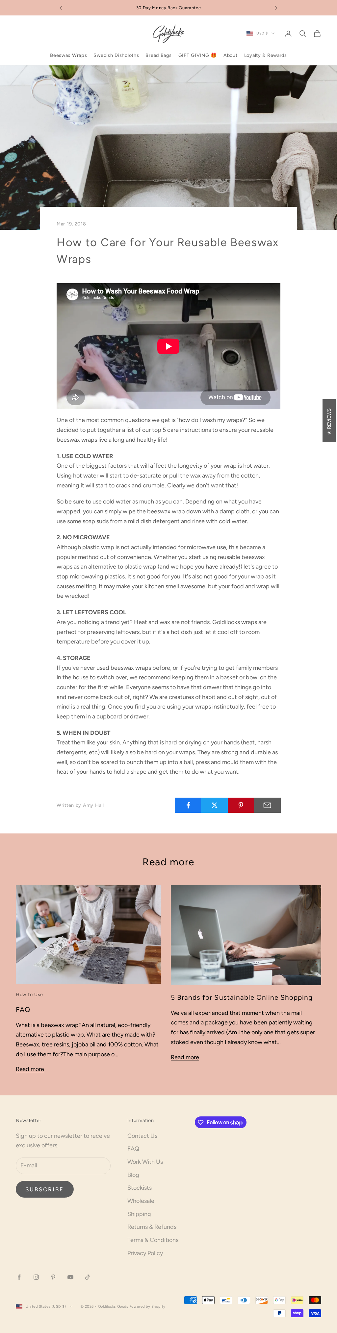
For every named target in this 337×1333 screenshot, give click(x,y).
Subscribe (44, 1189)
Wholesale (140, 1200)
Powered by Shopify (147, 1306)
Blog (133, 1175)
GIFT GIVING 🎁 (197, 55)
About (230, 55)
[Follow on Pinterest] (53, 1277)
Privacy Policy (145, 1253)
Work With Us (145, 1161)
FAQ (23, 1009)
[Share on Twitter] (214, 805)
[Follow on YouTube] (70, 1277)
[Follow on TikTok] (87, 1277)
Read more (30, 1069)
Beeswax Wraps (68, 55)
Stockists (139, 1187)
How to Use (29, 994)
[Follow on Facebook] (19, 1277)
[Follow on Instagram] (36, 1277)
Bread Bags (158, 55)
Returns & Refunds (151, 1226)
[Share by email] (267, 805)
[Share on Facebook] (188, 805)
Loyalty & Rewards (265, 55)
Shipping (139, 1214)
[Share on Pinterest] (241, 805)
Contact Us (142, 1135)
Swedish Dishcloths (116, 55)
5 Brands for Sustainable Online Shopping (242, 997)
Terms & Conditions (152, 1240)
